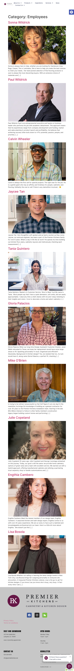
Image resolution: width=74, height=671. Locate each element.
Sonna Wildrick (19, 22)
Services (48, 3)
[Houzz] (44, 615)
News (57, 3)
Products (27, 3)
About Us (17, 3)
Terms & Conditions (11, 623)
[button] (71, 12)
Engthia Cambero (20, 475)
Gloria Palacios (19, 303)
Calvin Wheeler (19, 139)
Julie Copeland (19, 417)
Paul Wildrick (17, 79)
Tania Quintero (18, 248)
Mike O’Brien (17, 360)
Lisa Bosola (16, 532)
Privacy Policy (9, 620)
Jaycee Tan (16, 191)
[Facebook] (29, 615)
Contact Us (19, 5)
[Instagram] (37, 615)
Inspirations (39, 3)
